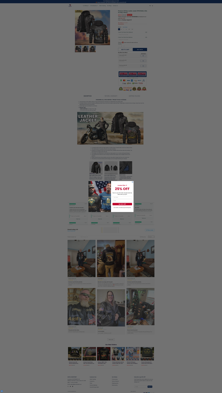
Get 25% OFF (122, 204)
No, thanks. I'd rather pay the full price (122, 207)
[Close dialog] (132, 182)
